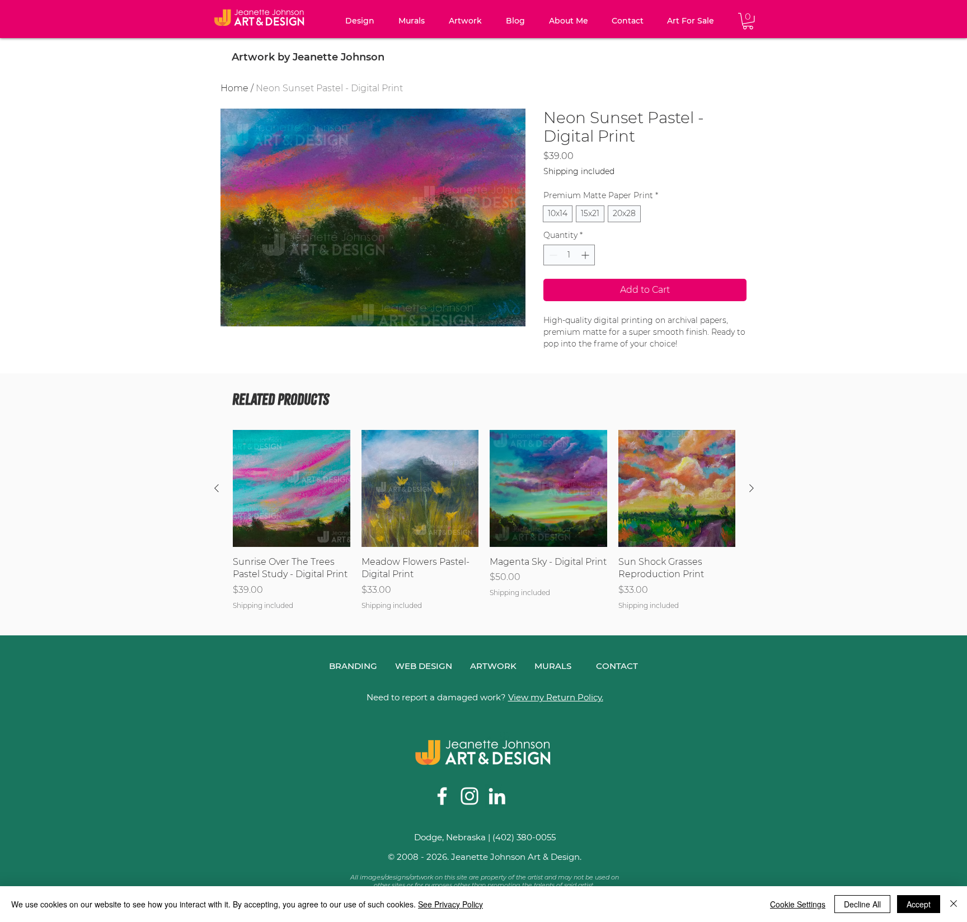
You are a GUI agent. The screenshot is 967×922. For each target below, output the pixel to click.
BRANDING (353, 666)
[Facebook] (442, 796)
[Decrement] (552, 255)
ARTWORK (493, 666)
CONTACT (617, 666)
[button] (359, 21)
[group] (484, 520)
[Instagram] (469, 796)
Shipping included (578, 171)
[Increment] (586, 255)
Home (234, 88)
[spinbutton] (569, 255)
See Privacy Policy (450, 904)
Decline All (862, 904)
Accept (919, 904)
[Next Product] (751, 488)
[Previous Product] (216, 488)
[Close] (953, 904)
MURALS (552, 666)
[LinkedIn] (497, 796)
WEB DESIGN (423, 666)
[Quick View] (291, 488)
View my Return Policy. (555, 697)
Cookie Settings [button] (797, 904)
